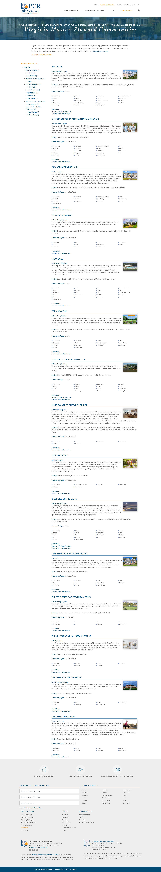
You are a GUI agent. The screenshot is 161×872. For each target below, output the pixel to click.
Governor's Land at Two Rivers (69, 359)
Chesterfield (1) (32, 76)
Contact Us (65, 817)
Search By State (90, 786)
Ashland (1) (31, 73)
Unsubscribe (24, 830)
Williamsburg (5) (33, 115)
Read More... (56, 109)
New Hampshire (107, 795)
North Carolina (106, 800)
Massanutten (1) (33, 104)
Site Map (64, 820)
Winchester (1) (32, 98)
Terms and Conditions (69, 828)
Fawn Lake (57, 258)
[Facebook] (30, 850)
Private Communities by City (32, 808)
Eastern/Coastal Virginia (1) (35, 79)
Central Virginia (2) (32, 70)
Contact (127, 5)
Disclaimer (65, 825)
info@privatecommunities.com (38, 847)
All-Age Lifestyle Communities (44, 776)
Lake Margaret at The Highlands (70, 553)
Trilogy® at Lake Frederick (67, 677)
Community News (26, 825)
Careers (64, 830)
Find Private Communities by (34, 786)
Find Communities (71, 10)
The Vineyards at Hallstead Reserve (71, 636)
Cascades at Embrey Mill (65, 167)
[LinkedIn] (37, 850)
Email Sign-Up (126, 10)
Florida (84, 798)
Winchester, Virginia (59, 410)
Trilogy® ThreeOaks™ (63, 716)
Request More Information (61, 114)
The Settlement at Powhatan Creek (71, 597)
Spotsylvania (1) (32, 93)
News (119, 5)
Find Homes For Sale (27, 817)
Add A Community (84, 815)
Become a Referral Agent (87, 822)
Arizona (84, 790)
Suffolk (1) (31, 81)
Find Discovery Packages (94, 10)
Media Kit (82, 820)
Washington (126, 803)
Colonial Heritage (62, 215)
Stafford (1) (31, 96)
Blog (112, 10)
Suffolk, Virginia (57, 641)
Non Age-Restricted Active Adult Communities (117, 776)
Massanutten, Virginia (59, 124)
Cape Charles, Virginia (59, 71)
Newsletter (24, 828)
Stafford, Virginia (57, 172)
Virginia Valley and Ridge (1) (35, 101)
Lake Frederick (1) (33, 90)
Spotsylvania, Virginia (59, 263)
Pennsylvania (106, 803)
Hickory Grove (60, 455)
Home (95, 5)
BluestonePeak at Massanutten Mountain (75, 119)
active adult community (100, 51)
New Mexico (106, 798)
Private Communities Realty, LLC (102, 841)
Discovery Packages (27, 820)
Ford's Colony (59, 311)
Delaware (85, 795)
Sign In (81, 817)
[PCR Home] (25, 843)
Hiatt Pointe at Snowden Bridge (69, 405)
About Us (135, 5)
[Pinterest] (33, 850)
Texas (124, 795)
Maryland (105, 790)
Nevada (104, 792)
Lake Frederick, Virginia (60, 682)
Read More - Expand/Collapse (41, 55)
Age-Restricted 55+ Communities (80, 772)
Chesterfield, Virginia (59, 558)
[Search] (138, 10)
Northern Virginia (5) (33, 84)
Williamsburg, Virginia (59, 220)
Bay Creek (57, 66)
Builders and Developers (28, 822)
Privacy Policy (66, 822)
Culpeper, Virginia (58, 721)
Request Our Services (107, 5)
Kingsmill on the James (64, 499)
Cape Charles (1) (33, 112)
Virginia (27, 67)
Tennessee (126, 792)
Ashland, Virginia (57, 460)
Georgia (84, 800)
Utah (124, 798)
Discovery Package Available (61, 112)
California (85, 792)
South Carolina (127, 790)
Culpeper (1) (31, 87)
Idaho (83, 803)
